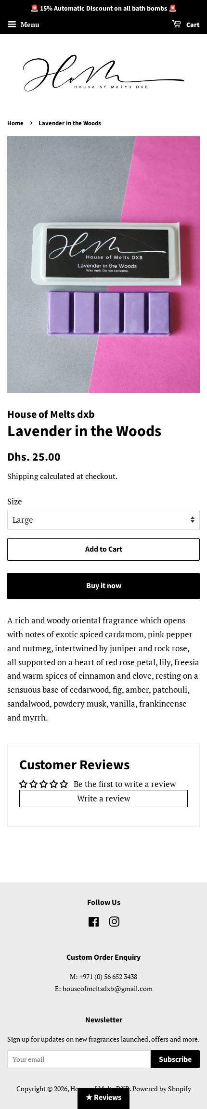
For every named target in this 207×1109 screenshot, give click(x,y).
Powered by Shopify (161, 1088)
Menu (29, 24)
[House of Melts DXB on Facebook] (93, 923)
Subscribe (175, 1059)
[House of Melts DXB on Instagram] (114, 923)
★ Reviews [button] (103, 1097)
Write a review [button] (103, 798)
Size (14, 501)
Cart (192, 25)
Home (15, 123)
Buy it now (103, 585)
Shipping (22, 476)
